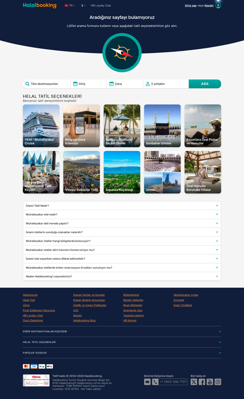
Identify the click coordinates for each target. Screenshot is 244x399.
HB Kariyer (129, 320)
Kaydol (209, 5)
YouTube (210, 382)
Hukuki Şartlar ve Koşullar (89, 294)
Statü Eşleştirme (33, 320)
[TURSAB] (36, 380)
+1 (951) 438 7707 (173, 382)
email (147, 382)
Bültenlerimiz (131, 294)
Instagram (218, 382)
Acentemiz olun (132, 310)
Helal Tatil (29, 300)
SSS (75, 310)
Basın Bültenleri (132, 305)
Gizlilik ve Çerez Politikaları (89, 305)
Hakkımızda (30, 294)
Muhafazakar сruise (186, 294)
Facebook (202, 382)
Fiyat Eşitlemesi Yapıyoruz (39, 310)
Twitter (194, 382)
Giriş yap (191, 5)
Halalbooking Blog (84, 320)
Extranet (179, 300)
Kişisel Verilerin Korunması (89, 300)
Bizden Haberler (133, 300)
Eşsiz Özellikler (183, 305)
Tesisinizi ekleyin (133, 315)
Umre (26, 305)
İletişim (77, 315)
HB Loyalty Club (101, 5)
